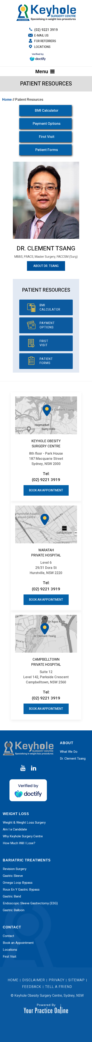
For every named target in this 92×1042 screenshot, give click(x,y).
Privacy (56, 980)
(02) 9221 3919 (46, 29)
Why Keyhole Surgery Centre (23, 836)
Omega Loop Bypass (18, 882)
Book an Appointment (46, 490)
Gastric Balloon (13, 910)
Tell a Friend (58, 986)
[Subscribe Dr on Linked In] (34, 768)
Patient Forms (46, 149)
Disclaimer (34, 980)
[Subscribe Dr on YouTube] (23, 768)
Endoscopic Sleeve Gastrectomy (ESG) (30, 903)
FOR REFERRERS (45, 41)
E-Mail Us (41, 35)
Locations (42, 47)
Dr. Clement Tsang (46, 248)
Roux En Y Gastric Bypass (21, 889)
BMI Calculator (46, 110)
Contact (8, 936)
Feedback (31, 986)
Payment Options (47, 123)
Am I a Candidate (15, 829)
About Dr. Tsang (46, 266)
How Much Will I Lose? (19, 843)
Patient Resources (46, 290)
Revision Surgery (14, 869)
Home (7, 99)
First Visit (46, 136)
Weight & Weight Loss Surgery (24, 822)
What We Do (68, 751)
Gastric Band (12, 896)
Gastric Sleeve (13, 875)
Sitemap (76, 980)
